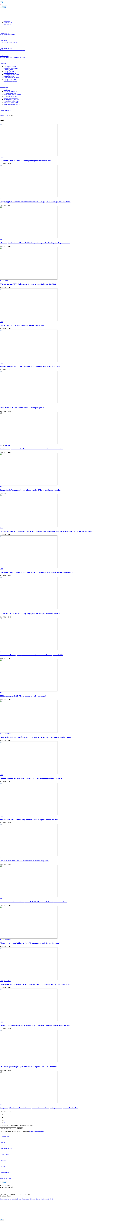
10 (4, 1122)
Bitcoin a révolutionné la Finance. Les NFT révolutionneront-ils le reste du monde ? (30, 943)
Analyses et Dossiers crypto (11, 77)
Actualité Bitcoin (8, 69)
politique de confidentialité (36, 1131)
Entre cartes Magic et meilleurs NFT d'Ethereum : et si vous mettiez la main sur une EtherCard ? (35, 984)
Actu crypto (7, 21)
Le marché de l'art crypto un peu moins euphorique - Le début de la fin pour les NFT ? (31, 655)
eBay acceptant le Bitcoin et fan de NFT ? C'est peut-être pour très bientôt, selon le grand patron (35, 243)
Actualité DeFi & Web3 (10, 79)
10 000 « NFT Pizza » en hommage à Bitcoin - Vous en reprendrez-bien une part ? (29, 819)
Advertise (12, 1199)
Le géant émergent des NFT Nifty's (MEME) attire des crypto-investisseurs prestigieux (31, 778)
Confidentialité (45, 1199)
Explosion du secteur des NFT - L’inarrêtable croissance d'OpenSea (24, 861)
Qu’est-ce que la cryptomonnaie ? (13, 94)
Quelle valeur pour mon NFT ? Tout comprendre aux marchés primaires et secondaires (31, 449)
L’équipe (18, 1199)
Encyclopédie (7, 24)
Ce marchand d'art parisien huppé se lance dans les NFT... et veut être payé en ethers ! (31, 490)
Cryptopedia (7, 90)
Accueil (2, 115)
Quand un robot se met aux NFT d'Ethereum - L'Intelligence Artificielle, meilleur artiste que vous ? (36, 1025)
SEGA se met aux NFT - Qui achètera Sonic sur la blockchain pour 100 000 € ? (28, 284)
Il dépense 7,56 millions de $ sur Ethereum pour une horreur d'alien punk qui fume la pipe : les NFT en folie (39, 1108)
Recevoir (19, 1128)
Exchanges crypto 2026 (10, 96)
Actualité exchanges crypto (11, 74)
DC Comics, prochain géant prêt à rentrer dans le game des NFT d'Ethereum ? (28, 1067)
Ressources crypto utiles (10, 91)
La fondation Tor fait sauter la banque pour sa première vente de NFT (25, 160)
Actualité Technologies (10, 73)
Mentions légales (35, 1199)
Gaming (6, 280)
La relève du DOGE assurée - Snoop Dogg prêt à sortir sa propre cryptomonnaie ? (30, 613)
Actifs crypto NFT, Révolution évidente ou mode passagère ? (22, 408)
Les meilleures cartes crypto (11, 99)
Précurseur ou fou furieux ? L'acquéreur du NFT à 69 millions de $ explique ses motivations (33, 902)
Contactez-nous (4, 1199)
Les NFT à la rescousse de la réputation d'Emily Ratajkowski (22, 325)
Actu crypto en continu (10, 66)
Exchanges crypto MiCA (11, 98)
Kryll (51, 1199)
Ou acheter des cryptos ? (10, 93)
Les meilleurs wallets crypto (11, 101)
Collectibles (7, 445)
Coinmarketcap (8, 22)
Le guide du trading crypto (11, 102)
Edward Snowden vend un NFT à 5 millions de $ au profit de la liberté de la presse (30, 366)
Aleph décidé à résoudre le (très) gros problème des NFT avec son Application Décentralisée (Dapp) (35, 737)
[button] (65, 2)
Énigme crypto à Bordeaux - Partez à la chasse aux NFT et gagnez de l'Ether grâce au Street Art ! (35, 202)
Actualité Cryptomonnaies (11, 68)
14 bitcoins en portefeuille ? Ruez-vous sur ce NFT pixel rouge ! (23, 696)
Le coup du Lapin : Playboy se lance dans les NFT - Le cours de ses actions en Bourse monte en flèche (36, 572)
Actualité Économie (9, 71)
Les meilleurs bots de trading (12, 104)
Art (7, 115)
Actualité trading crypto (10, 81)
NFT (1, 157)
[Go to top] (2, 1220)
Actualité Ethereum (9, 76)
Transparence (25, 1199)
